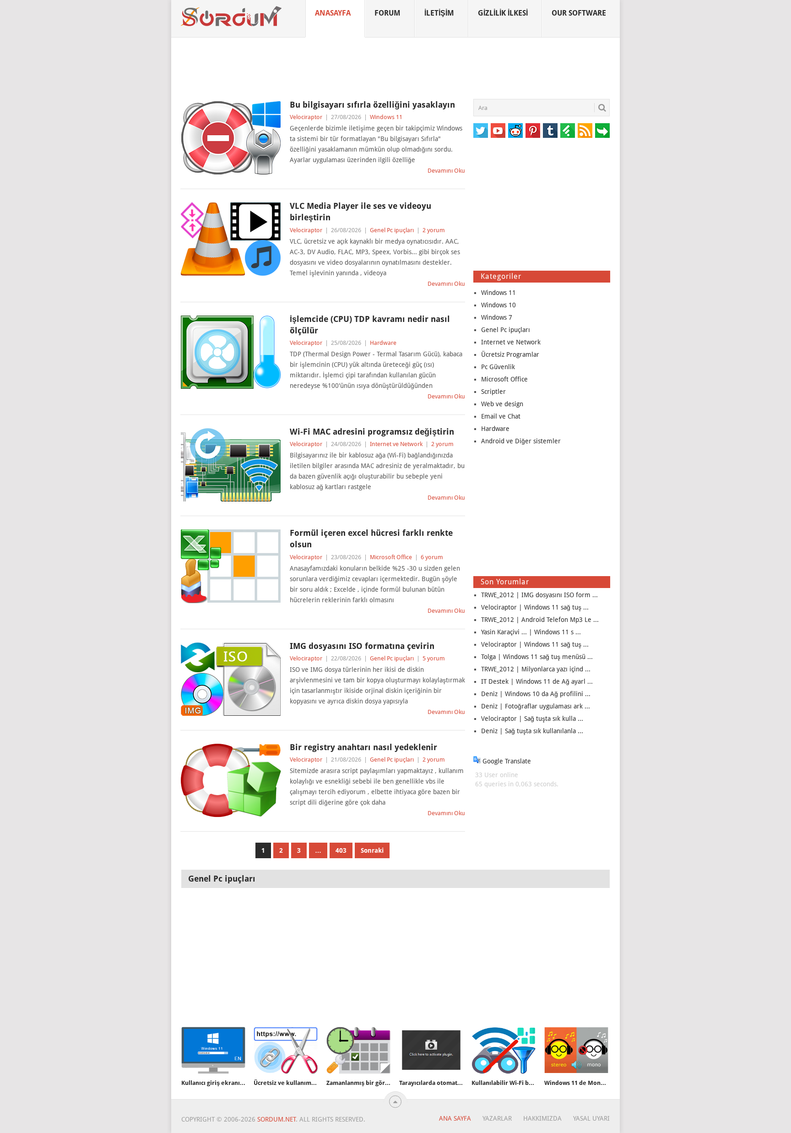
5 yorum (434, 658)
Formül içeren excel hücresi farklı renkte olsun (371, 538)
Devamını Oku (446, 170)
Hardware (383, 342)
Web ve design (502, 404)
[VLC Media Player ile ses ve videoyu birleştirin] (230, 239)
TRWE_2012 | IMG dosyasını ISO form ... (539, 595)
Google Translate (506, 761)
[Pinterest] (533, 130)
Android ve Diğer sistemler (521, 441)
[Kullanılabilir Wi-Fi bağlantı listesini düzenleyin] (503, 1050)
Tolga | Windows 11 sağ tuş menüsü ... (537, 656)
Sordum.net (276, 1119)
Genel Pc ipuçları (392, 230)
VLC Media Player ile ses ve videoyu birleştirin (360, 211)
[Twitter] (480, 130)
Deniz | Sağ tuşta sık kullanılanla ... (532, 731)
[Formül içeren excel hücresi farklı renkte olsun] (230, 566)
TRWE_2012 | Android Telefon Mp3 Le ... (540, 619)
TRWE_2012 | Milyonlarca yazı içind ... (536, 669)
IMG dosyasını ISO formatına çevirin (362, 646)
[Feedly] (567, 130)
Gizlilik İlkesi (503, 13)
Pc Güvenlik (498, 366)
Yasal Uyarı (591, 1118)
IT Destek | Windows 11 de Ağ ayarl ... (537, 681)
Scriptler (493, 391)
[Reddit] (515, 130)
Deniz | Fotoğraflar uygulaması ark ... (535, 706)
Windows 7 (496, 317)
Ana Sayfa (455, 1118)
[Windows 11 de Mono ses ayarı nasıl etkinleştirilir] (576, 1050)
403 (341, 850)
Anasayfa (333, 13)
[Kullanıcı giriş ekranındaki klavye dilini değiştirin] (213, 1050)
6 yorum (432, 557)
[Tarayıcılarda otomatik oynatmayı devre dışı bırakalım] (431, 1050)
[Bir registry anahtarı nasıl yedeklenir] (230, 780)
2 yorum (434, 230)
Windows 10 (498, 305)
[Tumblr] (550, 130)
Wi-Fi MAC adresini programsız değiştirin (372, 431)
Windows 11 (386, 117)
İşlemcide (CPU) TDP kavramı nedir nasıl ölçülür (370, 324)
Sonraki (372, 850)
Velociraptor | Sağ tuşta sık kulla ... (532, 718)
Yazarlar (497, 1118)
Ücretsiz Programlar (510, 354)
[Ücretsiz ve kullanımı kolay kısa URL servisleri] (286, 1050)
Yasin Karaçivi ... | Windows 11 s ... (531, 632)
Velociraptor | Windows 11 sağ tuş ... (535, 607)
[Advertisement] (395, 68)
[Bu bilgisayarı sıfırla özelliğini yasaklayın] (230, 138)
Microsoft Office (391, 557)
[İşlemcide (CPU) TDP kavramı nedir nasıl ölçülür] (230, 352)
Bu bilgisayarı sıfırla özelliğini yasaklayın (372, 104)
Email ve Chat (500, 416)
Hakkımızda (542, 1118)
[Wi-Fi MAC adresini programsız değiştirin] (230, 465)
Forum (387, 13)
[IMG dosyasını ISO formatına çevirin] (230, 679)
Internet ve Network (396, 444)
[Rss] (585, 130)
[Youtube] (498, 130)
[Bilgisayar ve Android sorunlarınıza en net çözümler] (231, 16)
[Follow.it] (602, 130)
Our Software (579, 13)
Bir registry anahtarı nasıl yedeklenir (363, 747)
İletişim (439, 13)
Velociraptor (306, 117)
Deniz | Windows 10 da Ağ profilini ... (536, 693)
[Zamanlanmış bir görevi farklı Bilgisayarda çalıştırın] (358, 1050)
